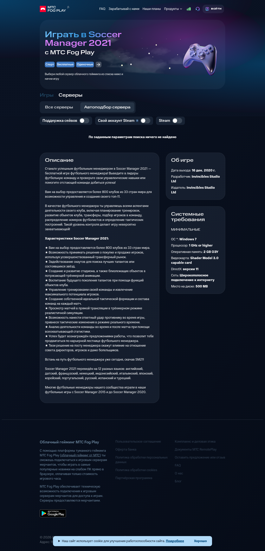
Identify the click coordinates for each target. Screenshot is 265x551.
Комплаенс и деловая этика (195, 441)
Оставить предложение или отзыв (200, 457)
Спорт (50, 64)
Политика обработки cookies (136, 470)
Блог (178, 481)
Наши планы (152, 9)
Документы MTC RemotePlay (196, 449)
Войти (216, 8)
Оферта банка (125, 449)
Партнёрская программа (133, 478)
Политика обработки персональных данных (141, 460)
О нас (179, 473)
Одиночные (85, 64)
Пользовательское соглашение (138, 441)
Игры (47, 95)
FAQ (102, 9)
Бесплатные (65, 64)
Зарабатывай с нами (124, 9)
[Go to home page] (69, 9)
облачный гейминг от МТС (80, 455)
